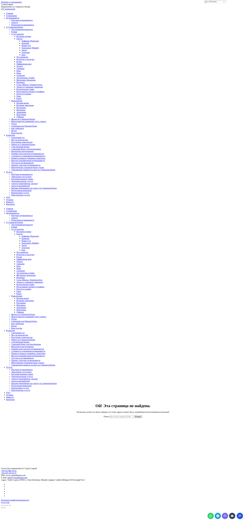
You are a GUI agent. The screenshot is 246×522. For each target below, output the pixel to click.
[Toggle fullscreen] (7, 505)
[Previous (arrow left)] (2, 507)
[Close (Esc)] (2, 505)
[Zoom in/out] (10, 505)
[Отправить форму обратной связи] (232, 516)
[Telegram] (218, 516)
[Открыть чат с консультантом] (240, 516)
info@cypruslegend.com (17, 478)
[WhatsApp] (211, 516)
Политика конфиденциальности (15, 500)
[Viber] (225, 516)
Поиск (106, 416)
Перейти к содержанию (11, 2)
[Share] (5, 505)
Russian (213, 2)
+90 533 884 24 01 (9, 471)
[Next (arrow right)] (5, 507)
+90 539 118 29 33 (8, 473)
